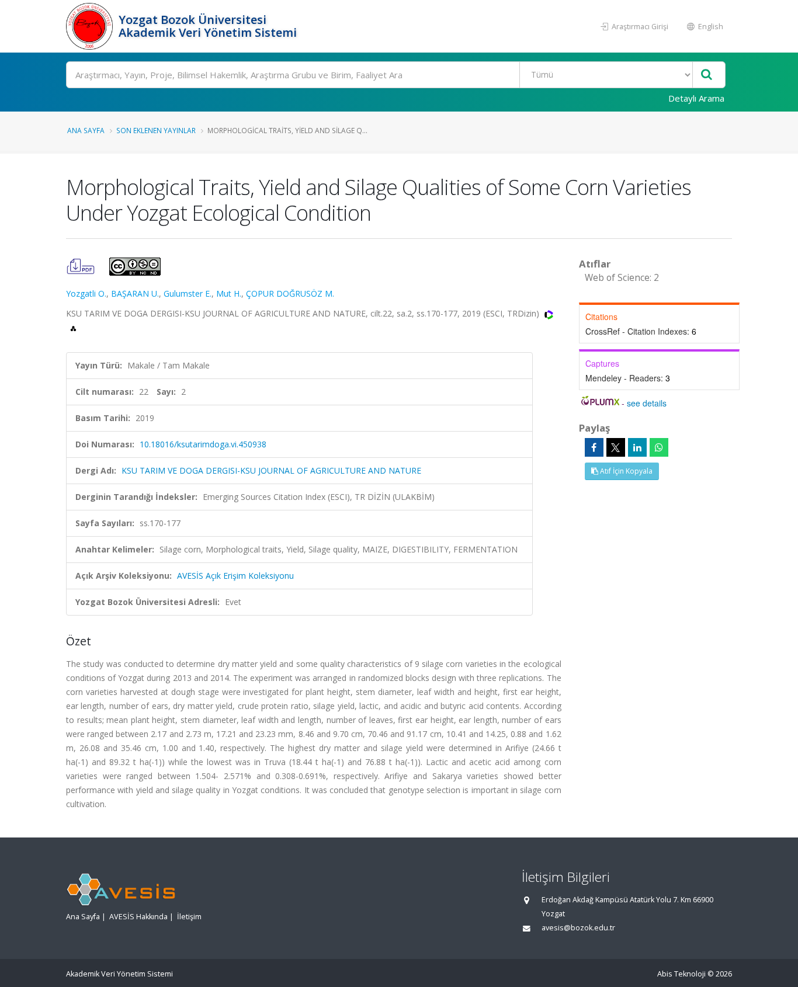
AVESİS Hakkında (138, 917)
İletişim (189, 917)
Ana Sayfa (86, 130)
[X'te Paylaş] (615, 447)
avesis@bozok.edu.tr (578, 928)
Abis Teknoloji (681, 974)
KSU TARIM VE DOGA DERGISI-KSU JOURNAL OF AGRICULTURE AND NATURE (271, 470)
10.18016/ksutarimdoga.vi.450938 (203, 444)
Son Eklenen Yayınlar (156, 130)
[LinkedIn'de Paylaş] (637, 447)
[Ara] (706, 75)
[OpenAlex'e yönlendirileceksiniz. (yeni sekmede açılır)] (73, 327)
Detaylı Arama (696, 98)
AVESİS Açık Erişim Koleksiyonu (235, 575)
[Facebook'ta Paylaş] (594, 447)
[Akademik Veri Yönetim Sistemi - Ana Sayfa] (91, 26)
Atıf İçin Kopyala (625, 471)
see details (647, 403)
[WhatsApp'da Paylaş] (659, 447)
